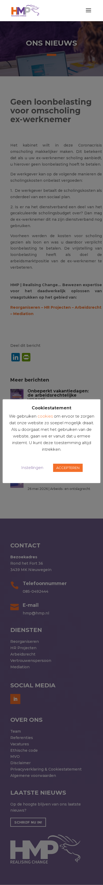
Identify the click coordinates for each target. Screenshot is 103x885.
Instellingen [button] (32, 467)
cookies (45, 416)
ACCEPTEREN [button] (67, 468)
